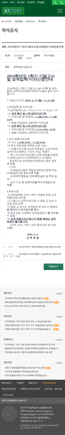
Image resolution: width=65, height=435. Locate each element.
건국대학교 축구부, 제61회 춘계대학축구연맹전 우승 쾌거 (28, 352)
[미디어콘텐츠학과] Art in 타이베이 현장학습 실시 (26, 375)
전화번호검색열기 (61, 2)
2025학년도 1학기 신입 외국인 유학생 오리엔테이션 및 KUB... (31, 345)
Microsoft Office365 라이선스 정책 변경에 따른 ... (26, 306)
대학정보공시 (6, 383)
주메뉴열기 (60, 10)
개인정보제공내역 (8, 389)
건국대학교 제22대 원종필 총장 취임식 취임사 (24, 298)
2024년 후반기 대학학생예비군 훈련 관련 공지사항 (39, 247)
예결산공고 (33, 383)
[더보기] (59, 293)
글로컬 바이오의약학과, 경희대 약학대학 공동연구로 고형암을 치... (32, 348)
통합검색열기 (55, 2)
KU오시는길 (8, 395)
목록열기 (62, 401)
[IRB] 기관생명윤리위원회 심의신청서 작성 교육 (25, 368)
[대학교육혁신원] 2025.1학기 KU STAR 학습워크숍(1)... (29, 329)
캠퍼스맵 (58, 389)
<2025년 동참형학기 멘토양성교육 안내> (21, 372)
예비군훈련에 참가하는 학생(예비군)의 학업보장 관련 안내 (29, 302)
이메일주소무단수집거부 (30, 389)
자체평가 (20, 383)
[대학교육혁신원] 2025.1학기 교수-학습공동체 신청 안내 (29, 325)
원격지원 (48, 389)
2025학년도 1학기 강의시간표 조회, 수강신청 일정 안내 (28, 321)
